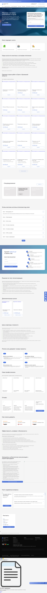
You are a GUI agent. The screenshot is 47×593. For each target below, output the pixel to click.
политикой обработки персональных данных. (36, 24)
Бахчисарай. (34, 546)
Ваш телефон (29, 22)
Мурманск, (18, 546)
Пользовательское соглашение (5, 555)
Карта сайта (32, 555)
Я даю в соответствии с (10, 264)
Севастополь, (28, 546)
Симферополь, (21, 546)
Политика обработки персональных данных (14, 555)
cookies (43, 582)
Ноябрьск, (31, 546)
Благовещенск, (15, 546)
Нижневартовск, (25, 546)
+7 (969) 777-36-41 (34, 3)
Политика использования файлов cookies (25, 555)
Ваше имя (6, 259)
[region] (29, 500)
